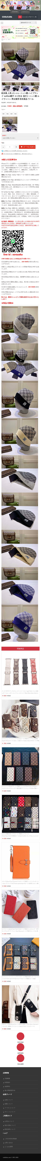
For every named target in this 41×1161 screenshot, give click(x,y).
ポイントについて (9, 1112)
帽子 (9, 39)
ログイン (25, 11)
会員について (8, 1100)
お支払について (9, 1121)
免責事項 (7, 1086)
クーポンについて (9, 1108)
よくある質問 (8, 1146)
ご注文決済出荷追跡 (10, 1138)
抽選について (8, 1104)
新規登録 (15, 11)
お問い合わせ (8, 1142)
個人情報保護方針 (9, 1090)
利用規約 (7, 1082)
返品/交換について (10, 1125)
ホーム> (6, 39)
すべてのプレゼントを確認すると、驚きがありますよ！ (18, 153)
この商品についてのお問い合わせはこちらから (15, 150)
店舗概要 (7, 1078)
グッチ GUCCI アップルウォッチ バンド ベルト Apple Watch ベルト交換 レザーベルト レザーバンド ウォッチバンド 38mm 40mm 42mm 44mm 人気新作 (20, 693)
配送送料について (9, 1129)
